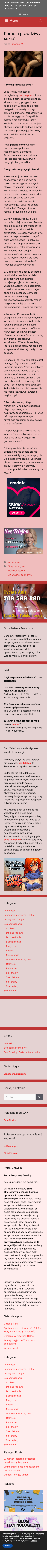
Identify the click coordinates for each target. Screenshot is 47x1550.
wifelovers (11, 1146)
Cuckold (10, 928)
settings (34, 1541)
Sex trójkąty (12, 986)
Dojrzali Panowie (15, 933)
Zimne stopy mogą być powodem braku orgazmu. (21, 1468)
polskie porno (26, 95)
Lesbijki (10, 950)
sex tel (15, 724)
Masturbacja (12, 955)
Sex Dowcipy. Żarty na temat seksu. (23, 1052)
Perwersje (11, 968)
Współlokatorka (16, 570)
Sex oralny (11, 981)
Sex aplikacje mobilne (15, 1047)
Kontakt (8, 1043)
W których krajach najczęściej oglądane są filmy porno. (19, 1460)
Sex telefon (10, 990)
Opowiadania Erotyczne (18, 959)
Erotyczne (11, 946)
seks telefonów (12, 839)
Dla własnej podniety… (20, 574)
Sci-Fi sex (10, 1153)
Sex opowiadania (13, 924)
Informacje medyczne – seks (19, 915)
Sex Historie (12, 977)
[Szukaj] (39, 1097)
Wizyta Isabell (11, 1348)
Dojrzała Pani (11, 1323)
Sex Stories (10, 1120)
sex (23, 566)
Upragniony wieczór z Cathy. (19, 1336)
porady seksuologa (14, 919)
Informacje (14, 562)
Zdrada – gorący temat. (16, 1474)
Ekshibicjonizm (14, 941)
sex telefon (25, 763)
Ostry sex (11, 964)
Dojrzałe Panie (13, 937)
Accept (7, 1546)
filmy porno (14, 566)
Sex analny (12, 973)
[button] (40, 21)
